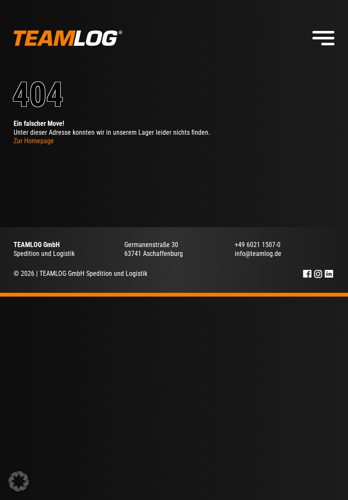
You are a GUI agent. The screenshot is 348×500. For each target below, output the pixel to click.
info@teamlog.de (258, 254)
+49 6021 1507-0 (258, 245)
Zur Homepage (34, 141)
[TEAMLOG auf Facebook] (307, 274)
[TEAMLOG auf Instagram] (318, 274)
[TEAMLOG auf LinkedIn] (328, 274)
